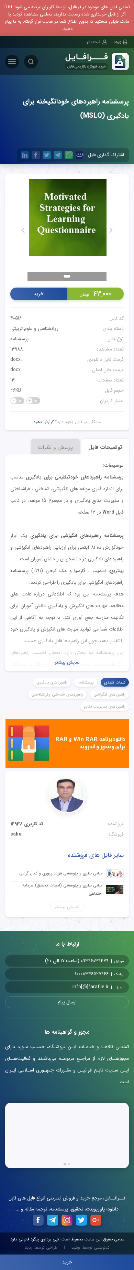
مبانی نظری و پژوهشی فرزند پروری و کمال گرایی (60, 873)
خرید (39, 294)
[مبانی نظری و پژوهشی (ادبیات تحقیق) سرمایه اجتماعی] (115, 889)
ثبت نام (93, 42)
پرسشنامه (19, 339)
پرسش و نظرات (55, 447)
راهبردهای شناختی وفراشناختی (57, 694)
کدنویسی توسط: (90, 1248)
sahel (16, 834)
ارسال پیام (67, 1002)
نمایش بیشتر (67, 662)
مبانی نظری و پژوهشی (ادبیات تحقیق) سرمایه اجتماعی (62, 889)
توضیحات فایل (105, 447)
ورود (117, 42)
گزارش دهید (43, 422)
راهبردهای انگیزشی (109, 694)
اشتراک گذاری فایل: (105, 155)
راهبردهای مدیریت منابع (104, 706)
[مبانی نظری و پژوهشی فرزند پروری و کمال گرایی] (115, 873)
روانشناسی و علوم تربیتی (34, 328)
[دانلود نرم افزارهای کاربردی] (67, 745)
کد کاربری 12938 (26, 824)
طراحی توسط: (41, 1248)
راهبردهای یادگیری (51, 682)
